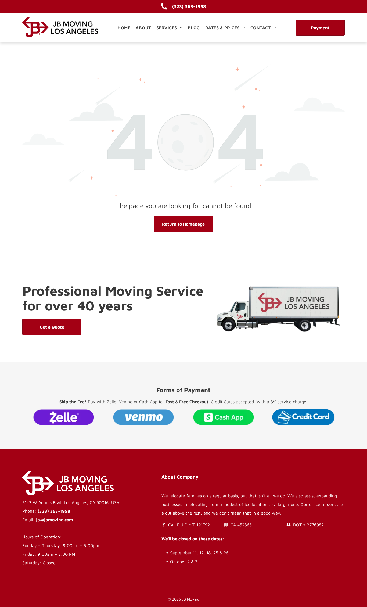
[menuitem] (124, 27)
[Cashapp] (223, 417)
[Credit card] (303, 417)
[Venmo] (143, 417)
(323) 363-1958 (54, 511)
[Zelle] (63, 417)
